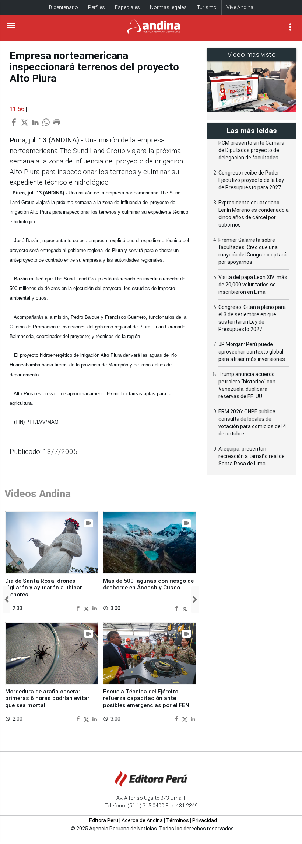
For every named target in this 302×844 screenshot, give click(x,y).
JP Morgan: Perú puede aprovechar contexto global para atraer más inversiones (251, 351)
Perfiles (96, 7)
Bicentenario (63, 7)
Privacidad (204, 820)
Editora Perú (103, 820)
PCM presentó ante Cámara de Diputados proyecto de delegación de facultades (251, 150)
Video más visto (252, 54)
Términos (177, 820)
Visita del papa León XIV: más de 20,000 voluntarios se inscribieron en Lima (252, 284)
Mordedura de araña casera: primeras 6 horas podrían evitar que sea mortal (47, 698)
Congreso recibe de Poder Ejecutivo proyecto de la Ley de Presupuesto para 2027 (251, 180)
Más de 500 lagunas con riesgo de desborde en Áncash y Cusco (148, 584)
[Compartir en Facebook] (79, 608)
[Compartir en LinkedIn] (94, 608)
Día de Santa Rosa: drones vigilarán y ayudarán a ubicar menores (43, 588)
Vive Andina (239, 7)
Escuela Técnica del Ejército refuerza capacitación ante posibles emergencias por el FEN (146, 698)
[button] (6, 599)
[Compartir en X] (87, 608)
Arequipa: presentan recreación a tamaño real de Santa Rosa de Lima (251, 456)
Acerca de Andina (142, 820)
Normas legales (168, 7)
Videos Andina (37, 494)
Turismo (207, 7)
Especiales (127, 7)
